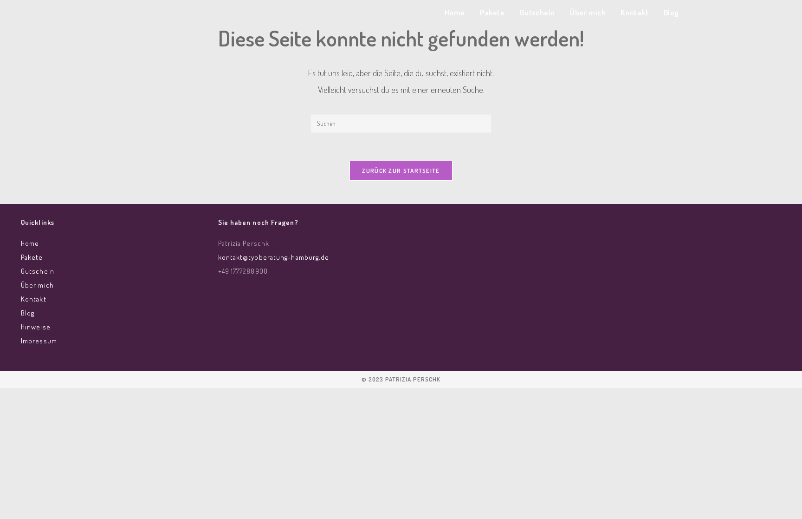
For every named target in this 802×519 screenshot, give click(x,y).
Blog (27, 313)
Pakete (32, 257)
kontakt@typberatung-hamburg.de (274, 257)
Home (30, 243)
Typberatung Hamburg (184, 14)
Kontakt (33, 299)
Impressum (39, 340)
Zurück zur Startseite (401, 170)
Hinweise (36, 326)
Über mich (37, 285)
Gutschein (37, 271)
